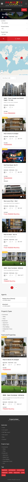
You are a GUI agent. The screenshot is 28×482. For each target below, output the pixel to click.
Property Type (4, 32)
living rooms (17, 472)
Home (3, 427)
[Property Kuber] (14, 5)
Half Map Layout (6, 432)
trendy (3, 475)
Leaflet (20, 74)
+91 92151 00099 (7, 9)
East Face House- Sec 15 (10, 165)
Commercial (5, 314)
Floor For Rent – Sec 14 (10, 234)
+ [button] (1, 71)
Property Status (5, 26)
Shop (4, 318)
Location (3, 20)
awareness (4, 470)
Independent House (7, 329)
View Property (14, 93)
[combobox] (14, 23)
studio (22, 472)
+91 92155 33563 (6, 300)
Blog (3, 437)
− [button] (1, 73)
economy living (20, 470)
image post (4, 472)
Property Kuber (14, 419)
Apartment (5, 322)
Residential (4, 320)
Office (4, 316)
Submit (24, 9)
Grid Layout (5, 434)
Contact (4, 439)
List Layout (5, 429)
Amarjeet (5, 304)
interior (10, 472)
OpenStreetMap (25, 74)
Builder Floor (6, 324)
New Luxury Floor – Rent (10, 201)
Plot (4, 331)
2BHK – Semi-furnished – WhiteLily (13, 268)
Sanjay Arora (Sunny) (8, 298)
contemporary (12, 470)
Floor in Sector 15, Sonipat (11, 133)
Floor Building (6, 327)
